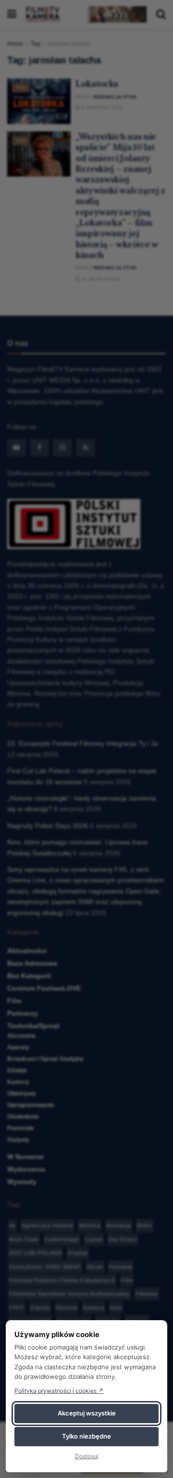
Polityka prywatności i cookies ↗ (58, 1390)
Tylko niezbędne (86, 1436)
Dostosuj (87, 1456)
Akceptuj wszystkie (87, 1413)
